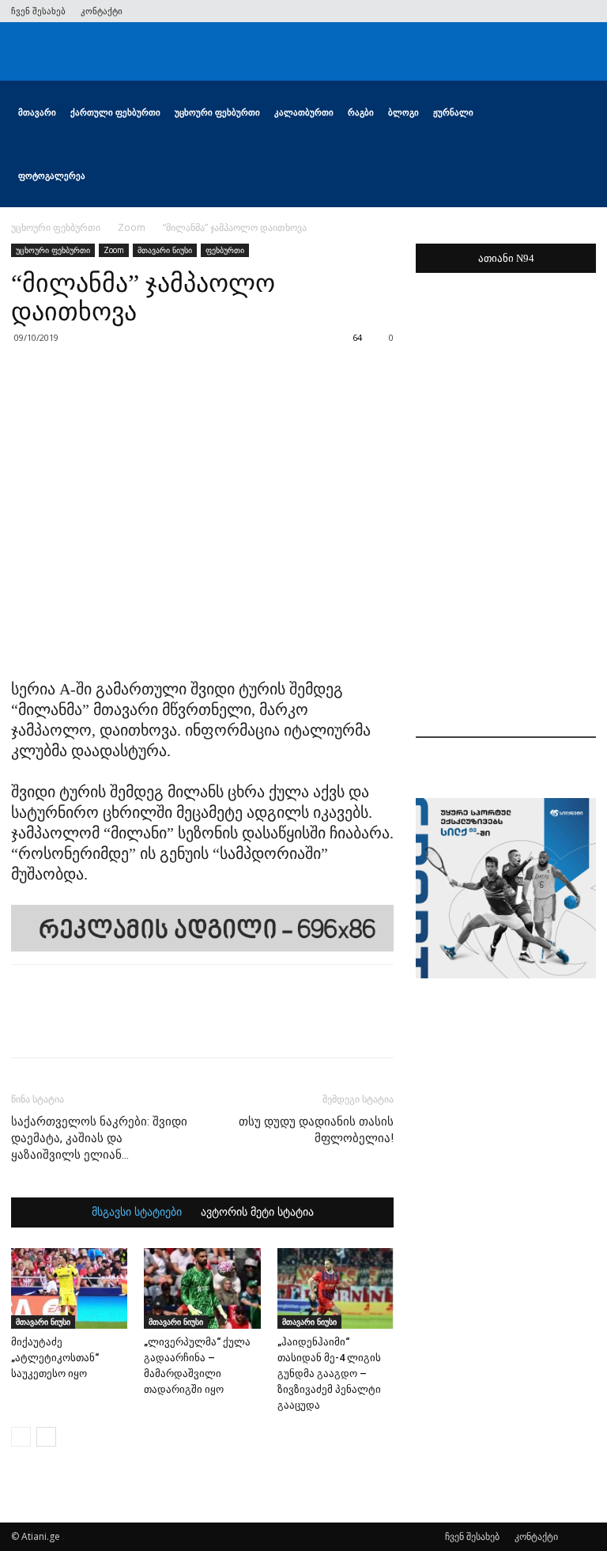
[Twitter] (506, 11)
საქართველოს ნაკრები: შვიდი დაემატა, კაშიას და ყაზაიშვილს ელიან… (99, 1138)
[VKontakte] (558, 11)
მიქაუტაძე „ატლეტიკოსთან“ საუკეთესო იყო (55, 1357)
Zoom (131, 227)
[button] (577, 112)
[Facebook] (480, 11)
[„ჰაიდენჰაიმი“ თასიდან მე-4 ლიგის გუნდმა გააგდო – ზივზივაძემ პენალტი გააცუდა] (335, 1288)
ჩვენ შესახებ (38, 11)
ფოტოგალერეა (51, 175)
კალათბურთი (304, 112)
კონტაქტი (102, 11)
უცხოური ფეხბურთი (217, 112)
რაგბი (361, 112)
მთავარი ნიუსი (165, 249)
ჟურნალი (453, 112)
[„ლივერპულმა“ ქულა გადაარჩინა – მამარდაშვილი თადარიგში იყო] (202, 1288)
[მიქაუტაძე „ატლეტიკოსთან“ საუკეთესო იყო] (69, 1288)
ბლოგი (403, 112)
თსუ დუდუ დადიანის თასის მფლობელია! (316, 1129)
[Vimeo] (532, 11)
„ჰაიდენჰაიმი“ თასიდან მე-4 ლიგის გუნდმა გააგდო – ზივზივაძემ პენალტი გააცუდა (329, 1373)
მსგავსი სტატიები (137, 1212)
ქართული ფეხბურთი (115, 112)
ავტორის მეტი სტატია (257, 1212)
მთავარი (37, 112)
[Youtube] (584, 11)
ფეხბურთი (224, 249)
